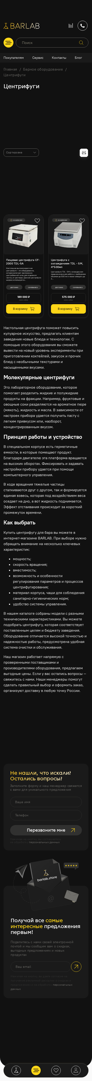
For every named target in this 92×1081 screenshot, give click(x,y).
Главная (10, 69)
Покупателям (14, 58)
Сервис (37, 58)
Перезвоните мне (46, 830)
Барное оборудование (43, 69)
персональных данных (44, 842)
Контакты (59, 58)
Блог (78, 58)
